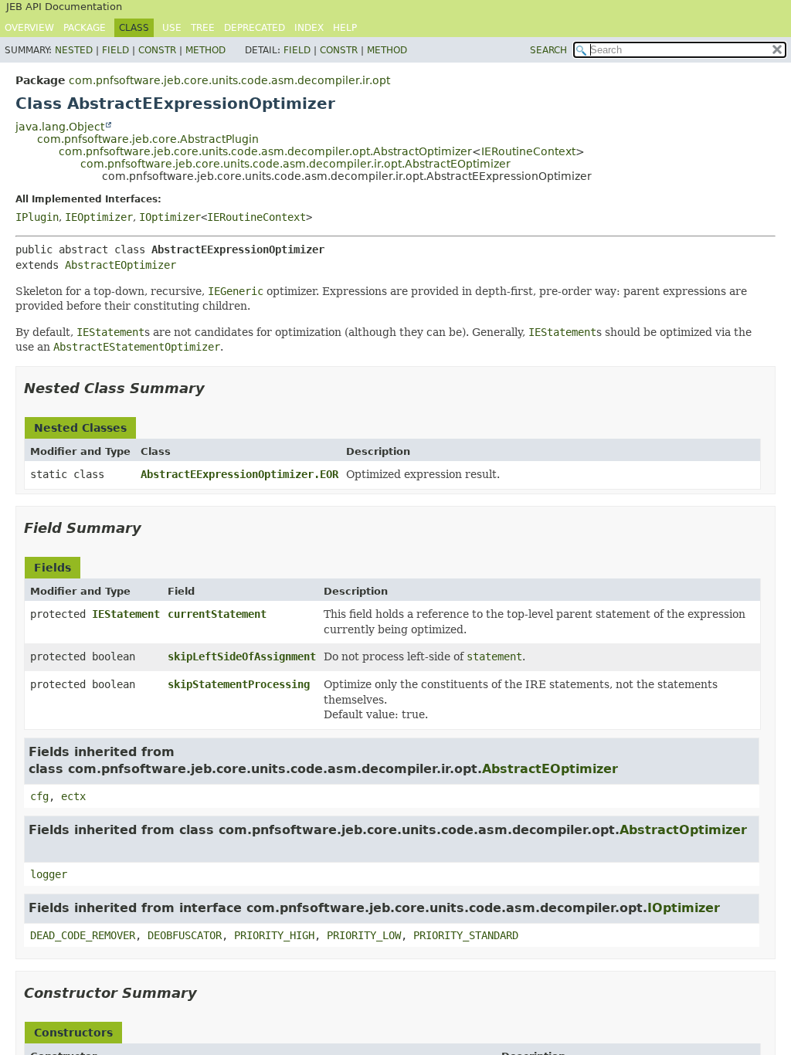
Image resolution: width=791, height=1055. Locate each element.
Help (345, 27)
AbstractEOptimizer (120, 265)
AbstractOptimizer (683, 830)
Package (84, 27)
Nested (74, 50)
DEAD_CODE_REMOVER (82, 935)
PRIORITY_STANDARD (465, 935)
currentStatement (217, 614)
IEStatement (126, 614)
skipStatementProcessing (239, 684)
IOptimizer (170, 217)
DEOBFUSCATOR (185, 935)
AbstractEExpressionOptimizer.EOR (239, 474)
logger (48, 874)
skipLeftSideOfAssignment (242, 656)
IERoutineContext (528, 151)
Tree (203, 27)
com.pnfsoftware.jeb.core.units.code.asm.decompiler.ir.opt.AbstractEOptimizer (295, 164)
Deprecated (254, 27)
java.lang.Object (59, 126)
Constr (157, 50)
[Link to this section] (215, 388)
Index (309, 27)
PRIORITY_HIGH (274, 935)
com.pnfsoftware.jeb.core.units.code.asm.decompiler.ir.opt (229, 80)
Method (205, 50)
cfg (39, 796)
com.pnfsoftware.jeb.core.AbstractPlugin (148, 139)
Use (172, 27)
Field (115, 50)
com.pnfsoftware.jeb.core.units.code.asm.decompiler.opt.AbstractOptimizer (265, 151)
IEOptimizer (99, 217)
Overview (29, 27)
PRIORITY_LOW (364, 935)
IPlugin (37, 217)
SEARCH (548, 50)
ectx (73, 796)
